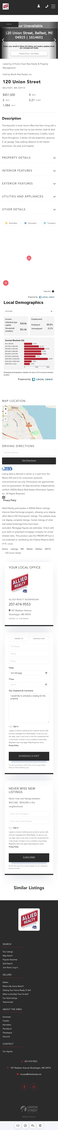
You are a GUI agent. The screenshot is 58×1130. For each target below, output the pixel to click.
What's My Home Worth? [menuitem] (13, 986)
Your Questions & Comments (21, 691)
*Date (11, 668)
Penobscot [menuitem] (7, 1029)
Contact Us (13, 618)
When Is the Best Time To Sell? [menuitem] (16, 994)
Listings (14, 549)
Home (5, 549)
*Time (11, 679)
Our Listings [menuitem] (8, 952)
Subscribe (29, 858)
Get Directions (29, 461)
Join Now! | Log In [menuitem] (10, 968)
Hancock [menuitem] (6, 1037)
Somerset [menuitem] (7, 1017)
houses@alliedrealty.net (30, 1074)
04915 (48, 549)
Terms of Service (20, 767)
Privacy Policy (9, 500)
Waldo (30, 549)
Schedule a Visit (39, 638)
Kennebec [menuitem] (7, 1025)
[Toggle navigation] (53, 6)
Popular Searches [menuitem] (10, 960)
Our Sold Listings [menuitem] (10, 998)
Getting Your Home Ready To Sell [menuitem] (17, 990)
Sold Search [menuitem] (8, 964)
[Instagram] (33, 1087)
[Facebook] (24, 1087)
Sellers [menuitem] (5, 982)
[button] (4, 40)
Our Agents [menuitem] (7, 1052)
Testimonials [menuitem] (8, 1002)
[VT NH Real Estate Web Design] (29, 1109)
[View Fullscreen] (6, 419)
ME (22, 549)
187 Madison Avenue (30, 1068)
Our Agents (24, 618)
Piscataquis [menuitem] (7, 1033)
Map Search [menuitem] (8, 956)
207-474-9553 (47, 6)
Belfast (38, 549)
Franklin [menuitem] (6, 1021)
